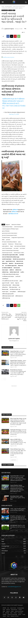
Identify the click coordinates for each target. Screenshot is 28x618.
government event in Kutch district (9, 233)
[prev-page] (3, 379)
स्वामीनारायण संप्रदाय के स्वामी (14, 272)
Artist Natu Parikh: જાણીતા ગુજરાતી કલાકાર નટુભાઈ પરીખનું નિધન (17, 498)
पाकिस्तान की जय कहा (19, 261)
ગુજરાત (21, 280)
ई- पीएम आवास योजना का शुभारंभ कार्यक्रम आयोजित (10, 254)
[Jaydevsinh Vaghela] (3, 29)
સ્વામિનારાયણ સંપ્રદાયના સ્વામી (8, 295)
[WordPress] (19, 597)
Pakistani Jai (10, 244)
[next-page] (5, 379)
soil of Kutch (22, 248)
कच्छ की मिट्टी (21, 254)
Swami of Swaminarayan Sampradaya (10, 250)
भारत (3, 265)
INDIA (3, 239)
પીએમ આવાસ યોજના (13, 287)
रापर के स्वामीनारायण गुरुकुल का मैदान (11, 265)
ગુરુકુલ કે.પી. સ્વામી (5, 282)
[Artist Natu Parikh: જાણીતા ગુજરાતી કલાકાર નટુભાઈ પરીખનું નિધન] (5, 498)
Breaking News (8, 6)
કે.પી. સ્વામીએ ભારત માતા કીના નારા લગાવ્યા (10, 280)
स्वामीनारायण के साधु (5, 272)
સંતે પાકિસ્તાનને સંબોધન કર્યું (15, 289)
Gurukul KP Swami (6, 237)
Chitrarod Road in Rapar (7, 226)
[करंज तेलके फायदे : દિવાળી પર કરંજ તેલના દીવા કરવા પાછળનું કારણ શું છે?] (5, 527)
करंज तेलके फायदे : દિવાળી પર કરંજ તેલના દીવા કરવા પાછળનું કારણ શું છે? (17, 527)
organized (4, 244)
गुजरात (3, 261)
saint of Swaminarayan (7, 248)
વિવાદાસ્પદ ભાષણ (5, 289)
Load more (13, 460)
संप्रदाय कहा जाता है (17, 267)
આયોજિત (22, 272)
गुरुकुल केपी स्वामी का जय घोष (10, 261)
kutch (19, 241)
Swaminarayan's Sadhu (19, 252)
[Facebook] (8, 36)
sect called (16, 248)
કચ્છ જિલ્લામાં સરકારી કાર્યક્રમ (8, 276)
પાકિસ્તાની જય (5, 287)
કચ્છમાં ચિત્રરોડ (5, 278)
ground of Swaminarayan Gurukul (9, 235)
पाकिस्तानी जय (11, 263)
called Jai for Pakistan (16, 224)
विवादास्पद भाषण (20, 265)
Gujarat (10, 10)
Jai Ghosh (8, 239)
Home (3, 6)
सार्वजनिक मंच (12, 269)
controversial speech (18, 226)
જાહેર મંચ (17, 282)
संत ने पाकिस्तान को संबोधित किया (7, 267)
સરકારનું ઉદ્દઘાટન (13, 291)
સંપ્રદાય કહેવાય (5, 291)
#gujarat (8, 224)
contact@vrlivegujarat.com (14, 586)
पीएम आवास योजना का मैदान (19, 263)
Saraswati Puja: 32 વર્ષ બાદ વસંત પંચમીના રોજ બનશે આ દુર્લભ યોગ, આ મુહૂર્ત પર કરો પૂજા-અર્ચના (20, 317)
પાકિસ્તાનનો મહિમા (16, 285)
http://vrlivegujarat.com (14, 340)
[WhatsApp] (18, 36)
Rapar (11, 246)
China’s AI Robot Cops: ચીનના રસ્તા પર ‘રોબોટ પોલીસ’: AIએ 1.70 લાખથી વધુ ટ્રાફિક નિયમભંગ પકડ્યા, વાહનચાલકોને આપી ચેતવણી (17, 452)
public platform (5, 246)
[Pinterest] (15, 36)
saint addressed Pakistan (19, 246)
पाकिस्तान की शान (4, 263)
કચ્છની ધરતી (17, 276)
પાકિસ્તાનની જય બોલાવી (6, 285)
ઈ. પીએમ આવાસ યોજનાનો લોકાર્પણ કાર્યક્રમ (10, 274)
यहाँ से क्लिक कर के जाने (13, 213)
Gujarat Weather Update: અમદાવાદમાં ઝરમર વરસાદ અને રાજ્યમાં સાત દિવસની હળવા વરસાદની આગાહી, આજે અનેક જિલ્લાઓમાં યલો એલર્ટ (17, 488)
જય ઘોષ (12, 282)
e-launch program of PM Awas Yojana (10, 228)
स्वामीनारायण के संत (18, 269)
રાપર (19, 287)
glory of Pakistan (5, 231)
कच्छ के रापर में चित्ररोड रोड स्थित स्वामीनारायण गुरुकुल (10, 257)
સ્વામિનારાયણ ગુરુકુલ (21, 291)
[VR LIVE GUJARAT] (14, 2)
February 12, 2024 (14, 114)
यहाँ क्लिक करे (15, 209)
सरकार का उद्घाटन (5, 269)
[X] (11, 36)
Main (14, 10)
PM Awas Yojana (18, 244)
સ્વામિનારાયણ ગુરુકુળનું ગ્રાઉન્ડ (8, 293)
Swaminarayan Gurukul (7, 252)
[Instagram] (8, 597)
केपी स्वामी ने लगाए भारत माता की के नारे (19, 259)
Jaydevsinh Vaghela (9, 28)
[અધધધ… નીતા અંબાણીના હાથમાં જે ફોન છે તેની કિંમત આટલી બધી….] (5, 510)
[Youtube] (23, 597)
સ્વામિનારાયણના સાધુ (6, 298)
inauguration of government (18, 237)
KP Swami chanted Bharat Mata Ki (9, 241)
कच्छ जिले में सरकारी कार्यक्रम (6, 259)
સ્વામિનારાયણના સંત (19, 295)
